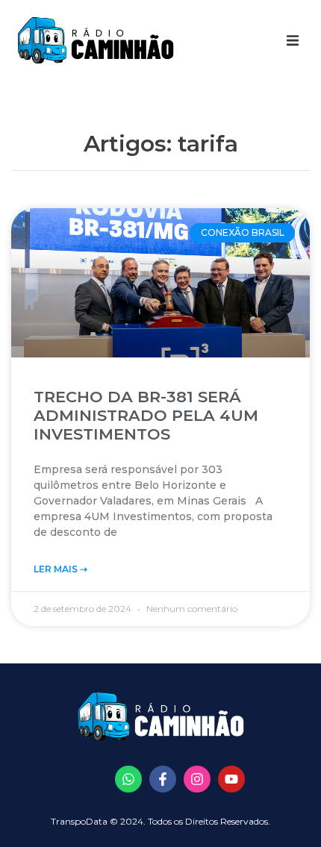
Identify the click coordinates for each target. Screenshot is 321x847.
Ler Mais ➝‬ (60, 569)
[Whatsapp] (128, 779)
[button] (292, 40)
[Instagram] (197, 779)
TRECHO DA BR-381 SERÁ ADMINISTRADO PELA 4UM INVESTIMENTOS (146, 415)
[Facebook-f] (162, 779)
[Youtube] (231, 779)
